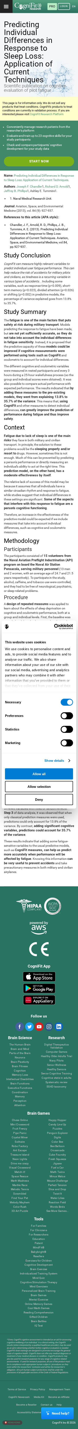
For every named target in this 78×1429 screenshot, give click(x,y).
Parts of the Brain (20, 1053)
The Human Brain (20, 1044)
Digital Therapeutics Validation (56, 1046)
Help (59, 1404)
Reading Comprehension (39, 1312)
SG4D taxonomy (56, 1086)
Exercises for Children (39, 1260)
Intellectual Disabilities (20, 1079)
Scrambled (19, 1193)
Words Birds (57, 1206)
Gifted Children (38, 1317)
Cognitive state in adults (56, 1078)
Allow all (39, 774)
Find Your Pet (19, 1198)
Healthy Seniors (56, 1069)
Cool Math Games (39, 1308)
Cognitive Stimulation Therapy (38, 1282)
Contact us (46, 1404)
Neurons (20, 1057)
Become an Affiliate (59, 1397)
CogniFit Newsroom (19, 1397)
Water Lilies (57, 1198)
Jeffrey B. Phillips (15, 191)
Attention (20, 1105)
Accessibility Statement (30, 1412)
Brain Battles (38, 1321)
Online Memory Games (38, 1304)
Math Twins (57, 1172)
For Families (38, 1226)
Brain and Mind (20, 1049)
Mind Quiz (38, 1278)
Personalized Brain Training (38, 1291)
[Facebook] (19, 1026)
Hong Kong (13, 1422)
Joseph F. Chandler (29, 186)
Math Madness (20, 1180)
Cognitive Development (38, 1265)
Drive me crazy (20, 1163)
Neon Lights (20, 1159)
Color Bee (57, 1141)
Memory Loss (20, 1075)
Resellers (38, 1256)
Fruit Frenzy (20, 1128)
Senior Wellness (56, 1065)
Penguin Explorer (57, 1133)
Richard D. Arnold (56, 186)
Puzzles (57, 1128)
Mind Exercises (39, 1286)
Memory (20, 1096)
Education (38, 1239)
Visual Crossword (20, 1167)
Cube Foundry (57, 1154)
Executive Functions (20, 1088)
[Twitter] (29, 1026)
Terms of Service (17, 1389)
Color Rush (19, 1206)
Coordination (20, 1092)
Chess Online (20, 1120)
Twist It (57, 1193)
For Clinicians (38, 1230)
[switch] (67, 715)
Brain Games (38, 1295)
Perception (19, 1101)
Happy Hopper (57, 1120)
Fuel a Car (57, 1167)
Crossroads (57, 1150)
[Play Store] (39, 988)
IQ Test (38, 1325)
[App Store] (39, 976)
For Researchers (38, 1234)
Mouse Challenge (57, 1180)
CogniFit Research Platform (46, 114)
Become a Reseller (26, 1404)
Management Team (59, 1389)
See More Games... (57, 1211)
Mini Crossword (19, 1124)
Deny (39, 799)
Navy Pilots (56, 1060)
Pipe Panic (19, 1133)
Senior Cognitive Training (56, 1073)
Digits (57, 1137)
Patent (39, 1243)
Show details (54, 760)
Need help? (60, 1413)
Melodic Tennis (20, 1189)
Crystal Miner (20, 1137)
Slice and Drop (57, 1189)
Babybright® (38, 1252)
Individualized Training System (38, 1273)
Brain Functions (20, 1083)
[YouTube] (39, 1026)
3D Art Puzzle (19, 1211)
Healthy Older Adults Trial (56, 1056)
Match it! (20, 1172)
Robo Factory (20, 1146)
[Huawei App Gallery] (39, 1000)
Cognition (20, 1070)
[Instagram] (48, 1026)
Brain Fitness (20, 1066)
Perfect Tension (57, 1185)
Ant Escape (20, 1150)
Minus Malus (57, 1176)
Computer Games (56, 1052)
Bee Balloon (57, 1146)
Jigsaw (57, 1163)
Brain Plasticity (20, 1062)
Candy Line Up (57, 1124)
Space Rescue (19, 1176)
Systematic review (56, 1082)
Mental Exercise (38, 1299)
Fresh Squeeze (57, 1159)
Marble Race (19, 1185)
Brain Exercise (38, 1269)
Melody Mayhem (20, 1202)
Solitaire (20, 1141)
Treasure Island (19, 1154)
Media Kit (39, 1397)
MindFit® (38, 1247)
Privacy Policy (37, 1389)
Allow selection (39, 786)
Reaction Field (57, 1202)
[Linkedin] (58, 1026)
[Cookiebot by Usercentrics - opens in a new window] (55, 627)
